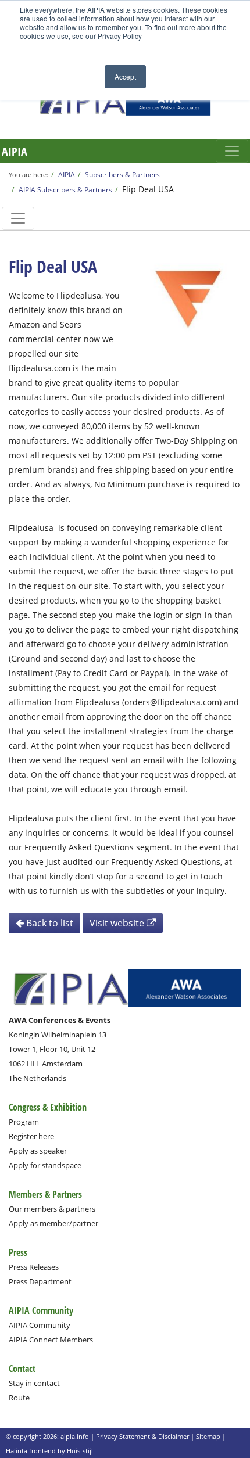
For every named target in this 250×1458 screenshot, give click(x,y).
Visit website (118, 923)
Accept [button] (125, 76)
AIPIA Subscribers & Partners (65, 189)
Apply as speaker (38, 1150)
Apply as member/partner (53, 1223)
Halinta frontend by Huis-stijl (49, 1450)
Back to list (48, 923)
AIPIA (14, 151)
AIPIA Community (39, 1325)
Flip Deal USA (148, 189)
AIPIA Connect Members (51, 1339)
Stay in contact (34, 1383)
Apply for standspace (45, 1165)
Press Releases (34, 1267)
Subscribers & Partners (122, 174)
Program (24, 1121)
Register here (31, 1136)
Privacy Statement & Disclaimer (142, 1436)
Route (19, 1397)
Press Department (40, 1281)
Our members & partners (52, 1209)
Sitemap (208, 1436)
